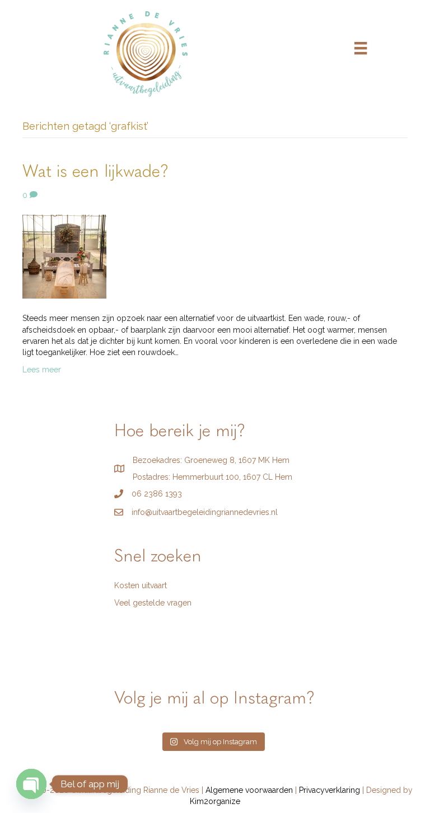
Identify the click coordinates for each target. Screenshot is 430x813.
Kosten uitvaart (140, 585)
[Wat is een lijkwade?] (64, 256)
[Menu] (360, 48)
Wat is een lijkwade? (95, 172)
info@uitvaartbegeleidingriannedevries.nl (205, 512)
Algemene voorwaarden (249, 790)
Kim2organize (215, 801)
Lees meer (41, 369)
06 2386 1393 (157, 493)
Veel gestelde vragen (152, 602)
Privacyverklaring (329, 790)
